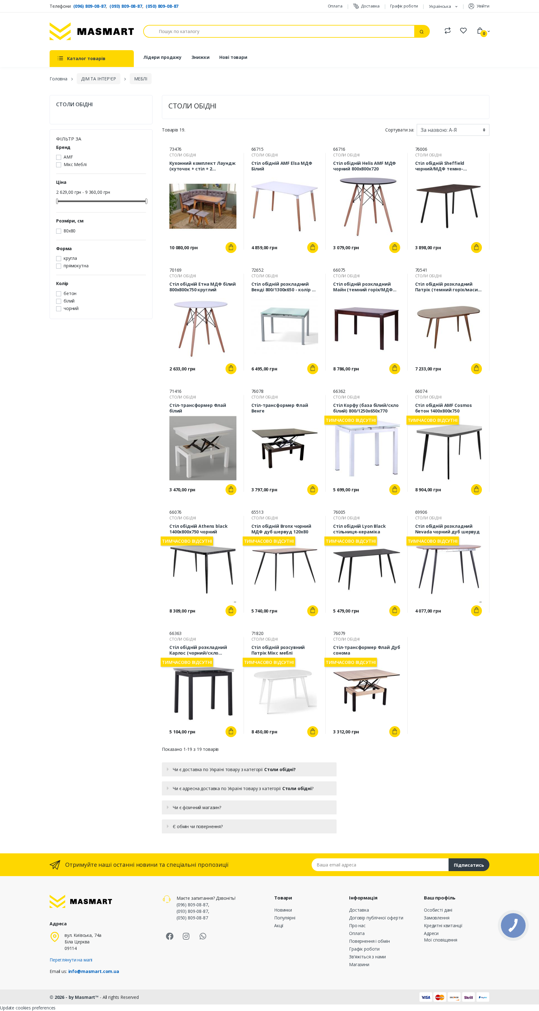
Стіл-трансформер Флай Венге (279, 408)
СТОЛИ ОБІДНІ (74, 104)
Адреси (431, 933)
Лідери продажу (162, 57)
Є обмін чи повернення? (198, 826)
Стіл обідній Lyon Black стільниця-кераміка (359, 529)
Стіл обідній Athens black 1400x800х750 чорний (198, 529)
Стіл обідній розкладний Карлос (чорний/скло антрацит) (198, 650)
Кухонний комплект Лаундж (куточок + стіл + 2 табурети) (202, 166)
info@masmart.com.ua (93, 971)
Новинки (283, 910)
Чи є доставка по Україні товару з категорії (234, 769)
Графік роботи (404, 6)
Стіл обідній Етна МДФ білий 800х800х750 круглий (202, 287)
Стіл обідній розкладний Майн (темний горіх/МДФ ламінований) (363, 287)
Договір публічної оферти (376, 918)
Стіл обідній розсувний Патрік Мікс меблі (278, 650)
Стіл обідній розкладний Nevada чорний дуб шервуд (447, 529)
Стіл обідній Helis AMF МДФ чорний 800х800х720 (364, 166)
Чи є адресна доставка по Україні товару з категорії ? (243, 788)
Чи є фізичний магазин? (197, 807)
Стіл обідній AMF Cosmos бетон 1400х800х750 (443, 408)
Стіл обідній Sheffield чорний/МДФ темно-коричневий (439, 166)
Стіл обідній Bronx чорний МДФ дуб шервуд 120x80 (281, 529)
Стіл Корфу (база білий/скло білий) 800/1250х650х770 (366, 408)
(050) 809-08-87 (162, 6)
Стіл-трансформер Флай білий (197, 408)
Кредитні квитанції (443, 925)
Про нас (357, 925)
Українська (440, 6)
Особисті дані (438, 910)
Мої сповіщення (440, 940)
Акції (279, 925)
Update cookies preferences (28, 1008)
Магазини (359, 964)
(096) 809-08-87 (89, 6)
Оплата (335, 6)
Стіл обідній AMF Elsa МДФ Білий (281, 166)
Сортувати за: (399, 130)
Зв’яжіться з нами (367, 957)
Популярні (284, 918)
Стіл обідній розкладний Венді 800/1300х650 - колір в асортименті (283, 287)
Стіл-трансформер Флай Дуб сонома (366, 650)
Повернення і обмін (369, 941)
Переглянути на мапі (71, 960)
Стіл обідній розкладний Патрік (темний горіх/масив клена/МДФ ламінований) (448, 287)
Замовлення (436, 918)
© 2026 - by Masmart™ (75, 997)
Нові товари (233, 57)
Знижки (201, 57)
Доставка (370, 6)
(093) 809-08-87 (125, 6)
